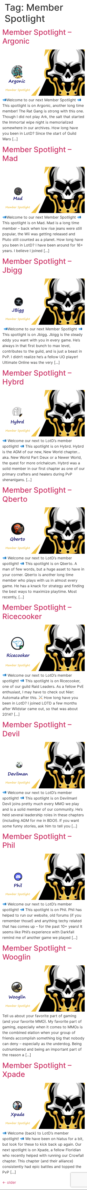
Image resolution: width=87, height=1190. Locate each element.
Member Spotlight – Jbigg (36, 266)
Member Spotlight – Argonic (36, 37)
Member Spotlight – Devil (36, 729)
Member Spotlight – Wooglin (36, 952)
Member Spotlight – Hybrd (36, 377)
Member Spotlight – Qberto (36, 494)
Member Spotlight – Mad (36, 154)
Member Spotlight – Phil (36, 841)
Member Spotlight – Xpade (36, 1070)
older (9, 1182)
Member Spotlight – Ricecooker (36, 612)
